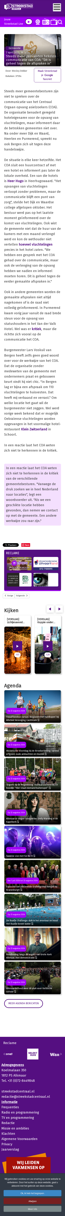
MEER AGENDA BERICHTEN (23, 1003)
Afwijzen (33, 1201)
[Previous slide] (4, 1054)
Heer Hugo (15, 181)
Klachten (8, 1134)
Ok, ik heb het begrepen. (33, 1193)
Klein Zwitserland (34, 429)
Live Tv (53, 21)
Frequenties (10, 1107)
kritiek (36, 329)
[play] (28, 21)
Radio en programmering (20, 1112)
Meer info (32, 1208)
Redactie (8, 1123)
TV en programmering (17, 1118)
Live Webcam (37, 22)
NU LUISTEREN (45, 21)
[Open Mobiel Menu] (57, 7)
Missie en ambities (15, 1128)
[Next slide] (60, 1054)
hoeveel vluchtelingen (36, 244)
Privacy (6, 1144)
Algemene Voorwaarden (19, 1139)
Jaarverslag (10, 1149)
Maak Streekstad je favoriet (47, 75)
